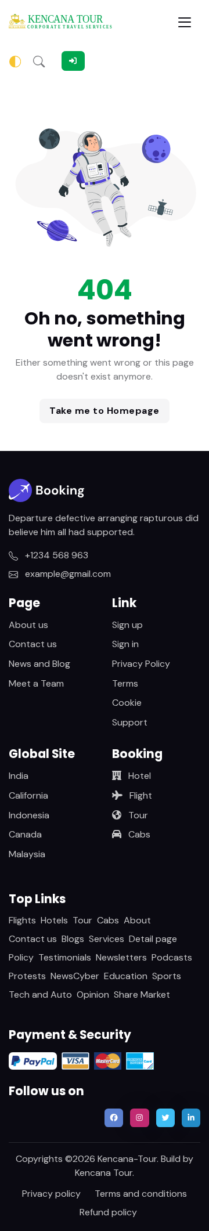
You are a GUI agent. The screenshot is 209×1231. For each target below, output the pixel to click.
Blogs (73, 939)
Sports (166, 976)
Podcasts (172, 957)
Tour (137, 815)
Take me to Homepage (104, 411)
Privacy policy (51, 1193)
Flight (139, 795)
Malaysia (27, 854)
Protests (27, 976)
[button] (39, 61)
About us (28, 625)
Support (129, 722)
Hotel (138, 776)
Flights (22, 920)
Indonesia (29, 815)
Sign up (127, 625)
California (28, 795)
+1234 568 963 (55, 555)
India (18, 776)
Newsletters (121, 957)
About (137, 920)
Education (125, 976)
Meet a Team (36, 683)
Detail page (153, 939)
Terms (125, 683)
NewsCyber (75, 976)
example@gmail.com (67, 574)
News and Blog (39, 664)
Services (106, 939)
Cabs (138, 834)
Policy (21, 957)
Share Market (142, 994)
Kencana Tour (103, 1173)
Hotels (54, 920)
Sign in (125, 644)
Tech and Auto (40, 994)
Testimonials (64, 957)
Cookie (127, 702)
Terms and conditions (141, 1193)
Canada (25, 834)
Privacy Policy (141, 664)
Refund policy (108, 1212)
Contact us (33, 644)
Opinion (93, 994)
